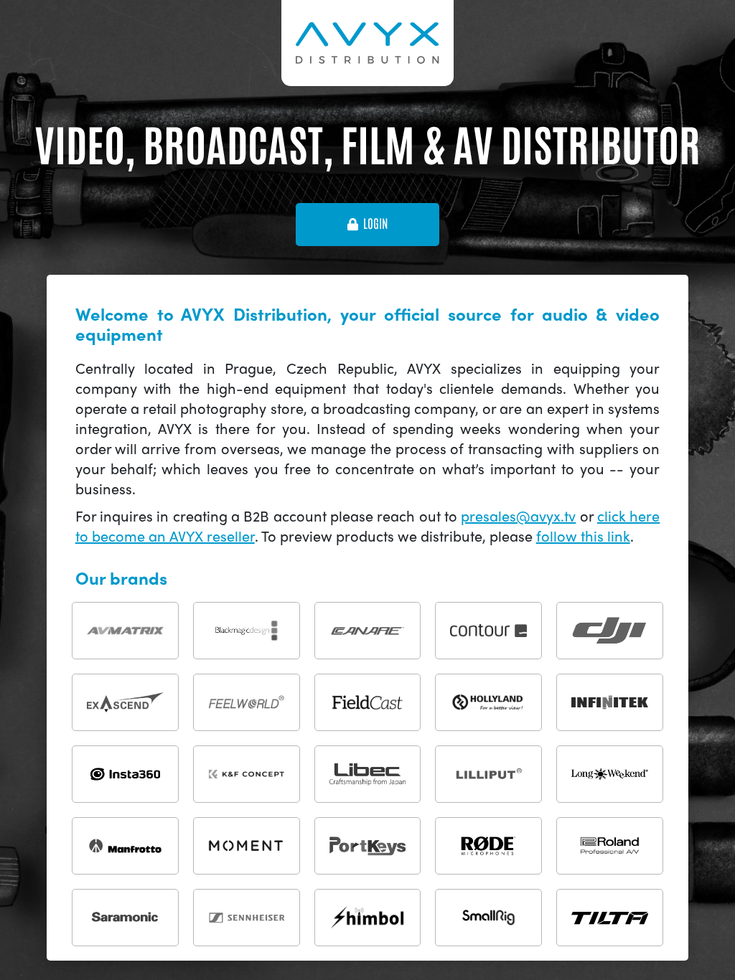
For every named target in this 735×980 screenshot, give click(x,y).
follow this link (583, 535)
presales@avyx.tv (518, 515)
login (375, 223)
